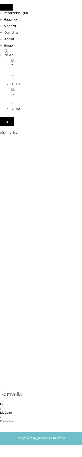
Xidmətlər (11, 32)
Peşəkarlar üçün (16, 13)
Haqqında (11, 19)
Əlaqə (8, 45)
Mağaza (10, 26)
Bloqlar (9, 39)
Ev (1, 404)
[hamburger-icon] (6, 7)
